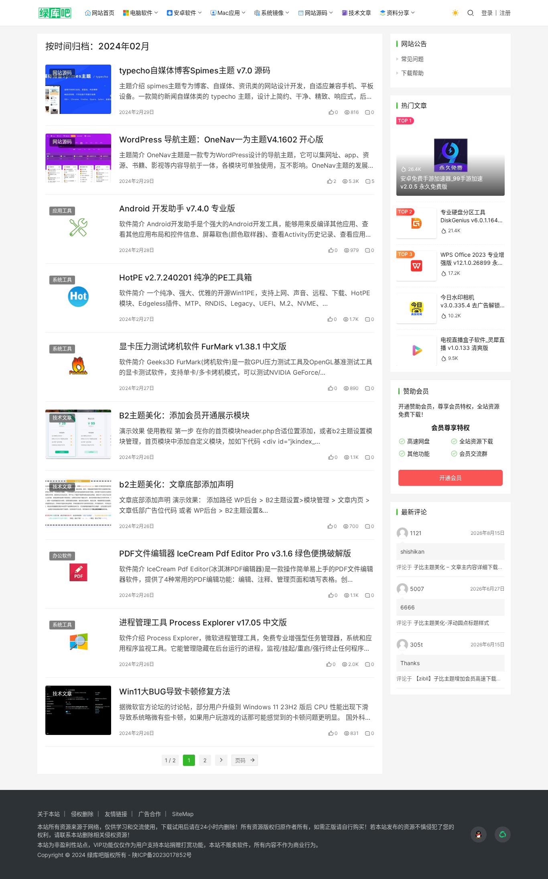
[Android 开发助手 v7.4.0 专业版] (78, 227)
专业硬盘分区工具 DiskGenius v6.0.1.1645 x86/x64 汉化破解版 (470, 220)
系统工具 (62, 280)
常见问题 (412, 58)
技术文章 (360, 12)
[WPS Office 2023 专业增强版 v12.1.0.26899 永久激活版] (416, 266)
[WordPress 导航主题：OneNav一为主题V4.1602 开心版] (78, 158)
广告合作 (149, 813)
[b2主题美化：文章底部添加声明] (78, 503)
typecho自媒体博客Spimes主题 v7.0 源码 (194, 70)
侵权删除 (82, 813)
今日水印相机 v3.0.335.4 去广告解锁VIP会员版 (470, 305)
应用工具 (62, 211)
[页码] (252, 760)
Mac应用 (228, 12)
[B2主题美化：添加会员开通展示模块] (78, 434)
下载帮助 (412, 72)
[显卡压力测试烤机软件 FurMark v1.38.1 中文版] (78, 365)
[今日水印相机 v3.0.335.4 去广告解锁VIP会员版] (416, 308)
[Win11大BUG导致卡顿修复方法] (78, 710)
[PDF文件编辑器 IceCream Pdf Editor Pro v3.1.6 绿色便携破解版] (78, 572)
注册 (505, 12)
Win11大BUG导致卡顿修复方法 (174, 691)
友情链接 (116, 813)
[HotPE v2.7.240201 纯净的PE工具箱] (78, 296)
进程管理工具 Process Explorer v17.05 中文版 (203, 622)
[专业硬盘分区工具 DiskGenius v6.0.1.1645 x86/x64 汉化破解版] (416, 223)
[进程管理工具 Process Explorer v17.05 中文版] (78, 641)
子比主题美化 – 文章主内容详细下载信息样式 (466, 567)
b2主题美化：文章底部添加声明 (176, 484)
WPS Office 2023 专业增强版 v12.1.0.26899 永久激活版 (472, 262)
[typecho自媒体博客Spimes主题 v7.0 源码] (78, 89)
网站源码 (316, 12)
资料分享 (398, 12)
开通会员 (450, 477)
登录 (487, 12)
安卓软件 (185, 12)
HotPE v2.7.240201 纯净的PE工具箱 (185, 277)
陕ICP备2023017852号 (162, 854)
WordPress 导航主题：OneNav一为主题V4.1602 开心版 (221, 139)
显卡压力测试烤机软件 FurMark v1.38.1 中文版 (202, 346)
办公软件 (62, 556)
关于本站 (48, 813)
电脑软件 (141, 12)
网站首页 (103, 12)
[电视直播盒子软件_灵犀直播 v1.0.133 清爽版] (416, 351)
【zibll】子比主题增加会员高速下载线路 (460, 678)
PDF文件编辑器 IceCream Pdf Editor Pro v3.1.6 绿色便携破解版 (235, 553)
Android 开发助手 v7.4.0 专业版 (177, 208)
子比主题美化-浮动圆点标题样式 (451, 622)
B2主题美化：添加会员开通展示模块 (184, 415)
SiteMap (183, 813)
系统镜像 (272, 12)
